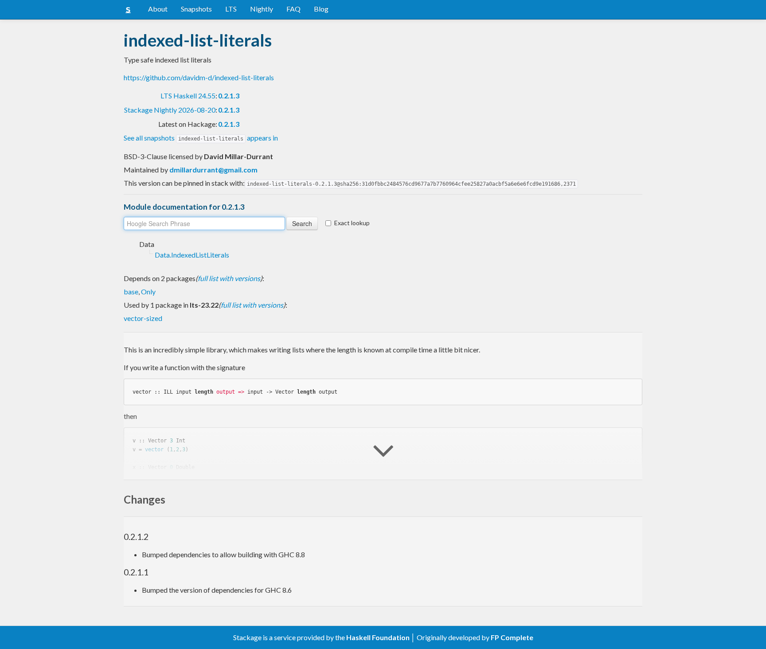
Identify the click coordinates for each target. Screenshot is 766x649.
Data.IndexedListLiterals (192, 254)
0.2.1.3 (228, 95)
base (131, 291)
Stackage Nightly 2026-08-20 (169, 110)
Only (148, 291)
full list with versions (229, 278)
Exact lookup (352, 223)
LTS (231, 8)
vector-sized (143, 318)
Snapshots (196, 8)
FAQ (293, 8)
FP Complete (512, 637)
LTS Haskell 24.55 (187, 95)
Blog (321, 8)
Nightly (261, 8)
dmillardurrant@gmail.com (213, 169)
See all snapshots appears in (201, 137)
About (158, 8)
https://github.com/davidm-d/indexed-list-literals (199, 77)
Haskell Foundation (378, 637)
